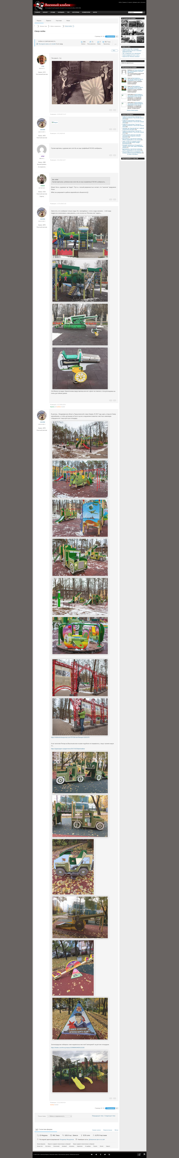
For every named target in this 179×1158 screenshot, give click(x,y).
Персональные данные (63, 1154)
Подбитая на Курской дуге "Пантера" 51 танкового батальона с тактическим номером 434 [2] (133, 125)
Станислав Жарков (44, 1154)
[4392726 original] (80, 458)
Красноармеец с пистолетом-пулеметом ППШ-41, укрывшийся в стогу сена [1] (135, 87)
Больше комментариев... (133, 110)
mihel (42, 156)
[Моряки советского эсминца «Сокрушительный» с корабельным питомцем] (140, 27)
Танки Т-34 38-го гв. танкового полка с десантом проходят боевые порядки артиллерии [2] (131, 142)
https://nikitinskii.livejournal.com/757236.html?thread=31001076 (70, 737)
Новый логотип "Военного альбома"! (131, 56)
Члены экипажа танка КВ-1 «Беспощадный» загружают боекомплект (136, 71)
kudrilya (59, 406)
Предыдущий (110, 36)
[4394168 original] (80, 497)
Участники (59, 20)
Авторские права (54, 1154)
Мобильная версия (74, 1154)
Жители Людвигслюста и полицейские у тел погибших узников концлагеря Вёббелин (132, 152)
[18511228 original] (80, 389)
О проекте (129, 2)
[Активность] (41, 70)
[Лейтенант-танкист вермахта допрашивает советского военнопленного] (125, 35)
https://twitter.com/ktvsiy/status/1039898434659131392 (67, 1047)
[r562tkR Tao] (73, 995)
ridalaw (43, 185)
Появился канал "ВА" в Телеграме (130, 49)
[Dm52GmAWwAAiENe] (80, 1092)
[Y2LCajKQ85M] (80, 1039)
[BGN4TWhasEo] (73, 894)
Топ (68, 12)
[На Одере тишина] (133, 35)
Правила (124, 2)
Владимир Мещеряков (67, 1139)
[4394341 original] (80, 575)
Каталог (45, 12)
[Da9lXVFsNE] (80, 938)
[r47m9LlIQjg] (80, 836)
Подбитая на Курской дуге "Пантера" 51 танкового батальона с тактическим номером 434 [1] (133, 132)
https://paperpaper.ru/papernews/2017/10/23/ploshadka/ (68, 749)
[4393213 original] (80, 696)
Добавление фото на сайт (97, 1139)
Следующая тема (110, 1116)
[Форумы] (36, 25)
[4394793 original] (80, 614)
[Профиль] (40, 70)
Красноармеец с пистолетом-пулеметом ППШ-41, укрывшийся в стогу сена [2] (135, 79)
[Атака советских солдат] (140, 35)
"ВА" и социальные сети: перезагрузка (131, 53)
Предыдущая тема (97, 1116)
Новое (68, 20)
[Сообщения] (43, 70)
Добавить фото (136, 2)
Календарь (61, 12)
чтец (42, 66)
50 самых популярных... (133, 154)
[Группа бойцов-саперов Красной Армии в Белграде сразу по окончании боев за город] (133, 42)
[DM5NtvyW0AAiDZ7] (80, 793)
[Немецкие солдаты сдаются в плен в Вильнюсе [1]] (125, 42)
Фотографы (75, 12)
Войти (120, 2)
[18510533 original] (80, 257)
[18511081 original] (80, 301)
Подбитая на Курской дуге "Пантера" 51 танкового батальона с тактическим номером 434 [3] (133, 118)
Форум (95, 12)
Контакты (143, 2)
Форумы (39, 20)
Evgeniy (52, 406)
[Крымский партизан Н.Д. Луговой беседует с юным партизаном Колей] (125, 27)
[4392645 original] (80, 653)
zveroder (53, 44)
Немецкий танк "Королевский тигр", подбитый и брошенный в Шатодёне (133, 129)
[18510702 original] (80, 345)
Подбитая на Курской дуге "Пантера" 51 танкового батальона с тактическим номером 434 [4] (133, 121)
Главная (37, 12)
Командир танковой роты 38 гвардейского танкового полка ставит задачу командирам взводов (132, 146)
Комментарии (86, 12)
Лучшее (53, 12)
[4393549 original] (80, 735)
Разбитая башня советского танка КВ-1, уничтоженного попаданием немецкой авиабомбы (131, 136)
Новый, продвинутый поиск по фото (130, 55)
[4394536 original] (80, 536)
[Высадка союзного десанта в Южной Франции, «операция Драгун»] (133, 27)
